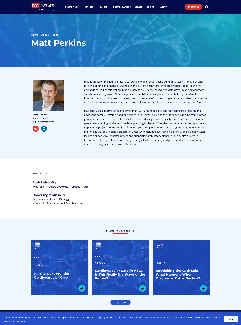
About (45, 34)
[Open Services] (95, 7)
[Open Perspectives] (80, 7)
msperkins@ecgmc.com (43, 121)
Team (54, 34)
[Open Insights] (156, 7)
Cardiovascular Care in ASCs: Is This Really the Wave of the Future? (120, 274)
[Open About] (168, 7)
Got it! (230, 319)
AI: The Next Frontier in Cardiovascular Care (54, 275)
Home (34, 34)
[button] (120, 302)
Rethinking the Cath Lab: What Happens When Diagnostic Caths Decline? (178, 274)
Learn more (20, 321)
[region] (120, 318)
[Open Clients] (108, 7)
